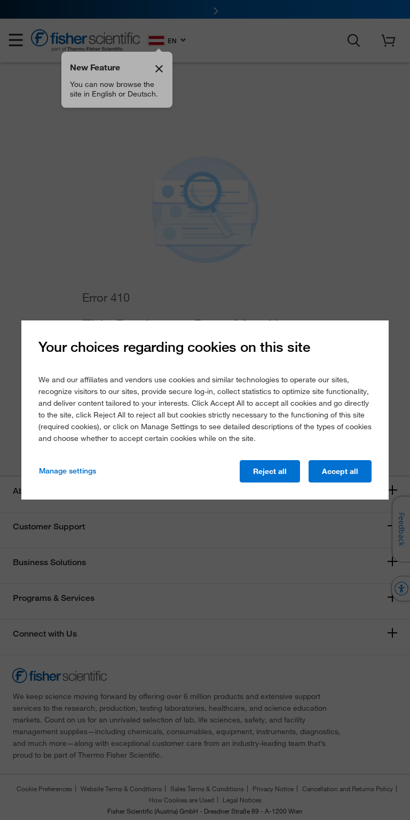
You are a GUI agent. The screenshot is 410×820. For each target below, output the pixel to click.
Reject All (270, 471)
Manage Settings (67, 471)
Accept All (340, 471)
